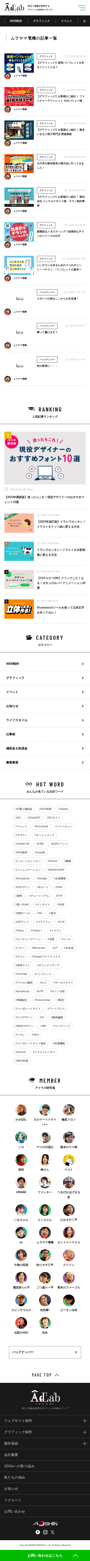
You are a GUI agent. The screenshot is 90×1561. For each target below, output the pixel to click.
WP (44, 1026)
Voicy (20, 930)
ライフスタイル (17, 720)
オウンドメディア (49, 965)
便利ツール (23, 913)
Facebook (42, 826)
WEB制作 (16, 21)
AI (42, 1017)
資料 (19, 895)
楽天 (53, 913)
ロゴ (44, 982)
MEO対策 (22, 1060)
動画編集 (57, 1017)
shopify (40, 852)
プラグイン (44, 921)
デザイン (22, 835)
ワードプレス (57, 1008)
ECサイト (54, 817)
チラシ (21, 956)
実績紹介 (22, 1000)
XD (40, 913)
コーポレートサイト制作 (31, 1043)
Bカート (43, 887)
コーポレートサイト (29, 1008)
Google (42, 878)
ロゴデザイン (25, 1017)
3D (19, 817)
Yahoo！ (37, 930)
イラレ (21, 1034)
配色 (61, 1000)
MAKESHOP (56, 869)
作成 (61, 904)
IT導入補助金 (24, 809)
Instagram (23, 878)
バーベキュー (65, 826)
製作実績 (11, 1443)
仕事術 (10, 734)
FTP (60, 895)
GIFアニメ (23, 921)
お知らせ (12, 706)
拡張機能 (59, 1043)
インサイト (43, 904)
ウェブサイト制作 (18, 1421)
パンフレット (44, 973)
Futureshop (43, 1000)
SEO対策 (46, 809)
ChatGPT (34, 817)
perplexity (23, 991)
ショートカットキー (29, 861)
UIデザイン (23, 887)
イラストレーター (45, 1052)
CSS (62, 921)
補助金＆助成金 (17, 748)
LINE (41, 843)
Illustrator (39, 947)
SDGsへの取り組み (19, 1466)
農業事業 (12, 762)
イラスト (56, 930)
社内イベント (60, 843)
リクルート (13, 1500)
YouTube (22, 973)
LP (55, 947)
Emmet (21, 1052)
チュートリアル (40, 895)
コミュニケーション (29, 869)
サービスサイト (64, 982)
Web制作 (22, 852)
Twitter (64, 809)
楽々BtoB (23, 904)
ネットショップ (45, 835)
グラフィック (41, 21)
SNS (59, 887)
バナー (21, 947)
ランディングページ (29, 939)
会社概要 (11, 1455)
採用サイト (23, 965)
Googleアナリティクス (47, 956)
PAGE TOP (42, 1374)
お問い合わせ (14, 1511)
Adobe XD (23, 843)
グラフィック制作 (18, 1432)
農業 (68, 861)
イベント (66, 21)
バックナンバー (23, 1352)
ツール (67, 939)
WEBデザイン (25, 1026)
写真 (51, 939)
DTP (40, 991)
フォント (22, 826)
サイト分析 (58, 991)
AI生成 (69, 947)
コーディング (63, 1026)
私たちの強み (14, 1477)
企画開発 (60, 878)
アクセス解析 (25, 982)
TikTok (53, 861)
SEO (36, 1034)
